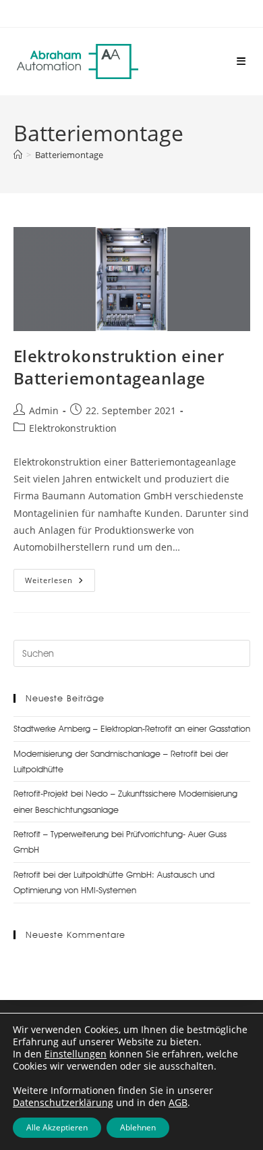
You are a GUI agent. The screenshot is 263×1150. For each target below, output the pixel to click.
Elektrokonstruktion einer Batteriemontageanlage (119, 367)
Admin (44, 410)
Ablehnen (138, 1127)
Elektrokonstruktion (73, 428)
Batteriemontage (69, 155)
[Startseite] (17, 155)
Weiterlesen (60, 577)
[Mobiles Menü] (241, 61)
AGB (178, 1102)
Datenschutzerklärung (63, 1102)
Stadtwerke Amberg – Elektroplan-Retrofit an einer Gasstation (131, 728)
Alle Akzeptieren (57, 1127)
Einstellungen (76, 1054)
